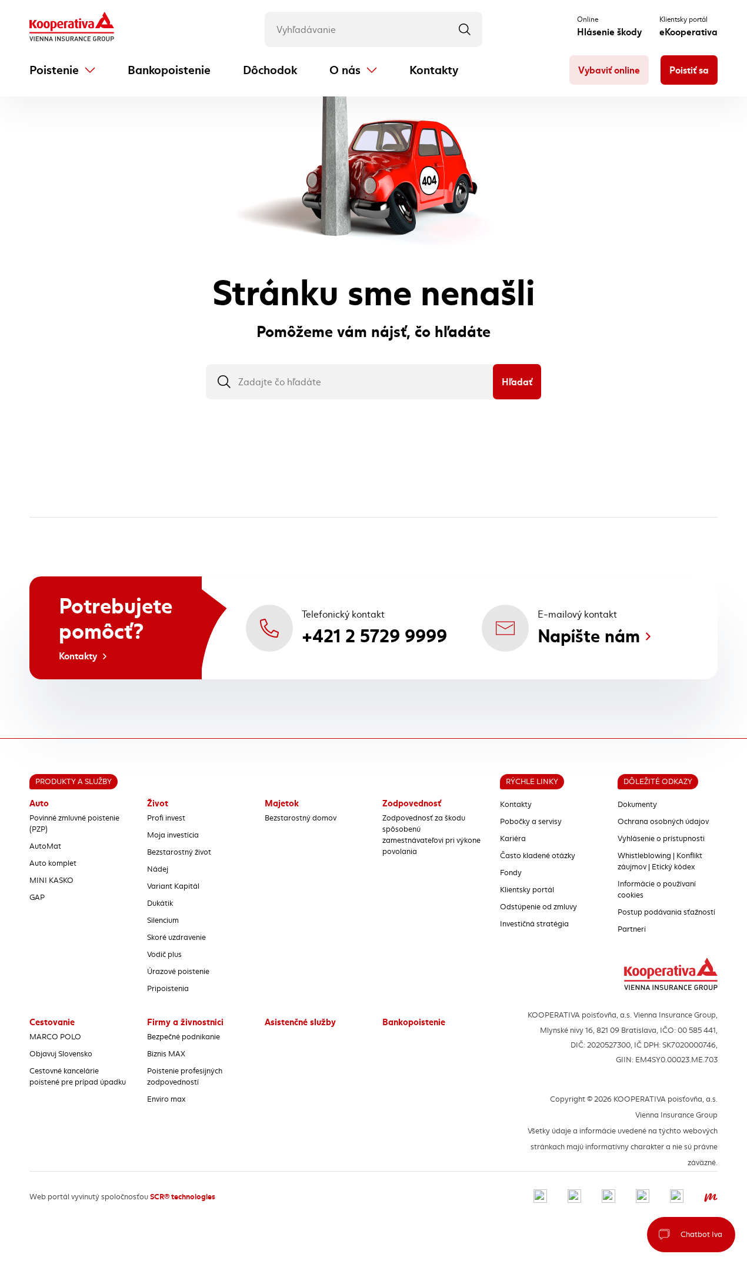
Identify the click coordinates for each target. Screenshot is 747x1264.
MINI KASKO (51, 880)
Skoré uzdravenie (176, 937)
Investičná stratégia (534, 924)
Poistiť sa (689, 70)
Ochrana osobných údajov (663, 821)
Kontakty (433, 70)
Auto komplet (52, 863)
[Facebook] (540, 1197)
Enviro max (166, 1099)
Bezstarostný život (179, 852)
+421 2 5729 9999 (374, 636)
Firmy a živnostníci (185, 1022)
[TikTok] (676, 1197)
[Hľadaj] (465, 29)
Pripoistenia (168, 988)
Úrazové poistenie (178, 971)
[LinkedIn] (608, 1197)
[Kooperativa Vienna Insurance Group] (71, 28)
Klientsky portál (527, 890)
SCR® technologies (182, 1196)
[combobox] (373, 29)
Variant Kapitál (173, 886)
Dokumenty (637, 804)
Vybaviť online (609, 70)
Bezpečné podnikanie (183, 1037)
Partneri (632, 929)
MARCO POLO (55, 1037)
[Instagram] (574, 1197)
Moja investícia (173, 835)
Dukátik (160, 903)
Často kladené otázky (537, 856)
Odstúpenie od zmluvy (538, 907)
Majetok (282, 803)
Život (157, 803)
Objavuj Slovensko (60, 1054)
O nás (345, 70)
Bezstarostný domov (300, 818)
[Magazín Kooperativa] (711, 1197)
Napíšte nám (589, 636)
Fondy (511, 873)
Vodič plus (164, 954)
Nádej (157, 869)
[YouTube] (642, 1197)
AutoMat (45, 846)
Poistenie (54, 70)
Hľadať (517, 382)
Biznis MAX (166, 1054)
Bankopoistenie (169, 70)
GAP (37, 897)
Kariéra (513, 838)
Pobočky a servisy (531, 821)
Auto (39, 803)
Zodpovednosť (411, 803)
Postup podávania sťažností (666, 912)
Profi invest (166, 818)
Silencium (163, 920)
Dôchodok (270, 70)
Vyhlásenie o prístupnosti (661, 838)
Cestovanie (52, 1022)
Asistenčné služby (300, 1022)
